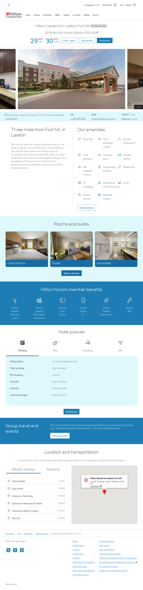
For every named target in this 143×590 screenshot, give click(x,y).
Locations (10, 533)
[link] (78, 118)
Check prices (106, 40)
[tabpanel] (71, 380)
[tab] (22, 347)
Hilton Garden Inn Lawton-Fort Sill (66, 533)
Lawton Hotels (42, 533)
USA (19, 533)
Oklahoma (28, 533)
